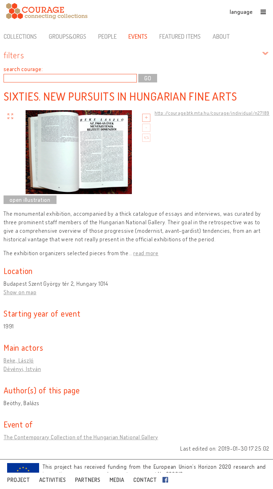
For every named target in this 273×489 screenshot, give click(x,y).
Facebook (166, 480)
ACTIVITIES (52, 480)
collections (20, 36)
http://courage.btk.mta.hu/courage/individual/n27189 (212, 113)
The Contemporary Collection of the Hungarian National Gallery (81, 437)
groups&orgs (67, 36)
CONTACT (145, 480)
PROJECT (18, 480)
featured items (179, 36)
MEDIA (116, 480)
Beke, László (19, 360)
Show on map (20, 292)
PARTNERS (87, 480)
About (221, 36)
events (137, 36)
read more (146, 253)
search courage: (23, 68)
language (241, 12)
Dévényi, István (22, 368)
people (107, 36)
